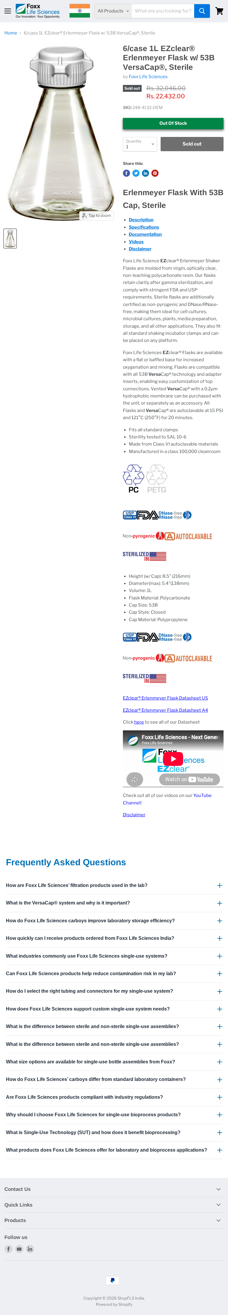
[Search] (202, 11)
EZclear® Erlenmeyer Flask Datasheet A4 (165, 710)
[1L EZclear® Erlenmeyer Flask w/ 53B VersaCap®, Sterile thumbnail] (10, 238)
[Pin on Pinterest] (155, 173)
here (139, 722)
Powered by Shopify (114, 1304)
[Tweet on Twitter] (136, 173)
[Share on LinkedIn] (145, 173)
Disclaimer (134, 814)
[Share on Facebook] (126, 173)
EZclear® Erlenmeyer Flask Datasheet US (165, 698)
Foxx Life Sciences (148, 76)
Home (10, 33)
